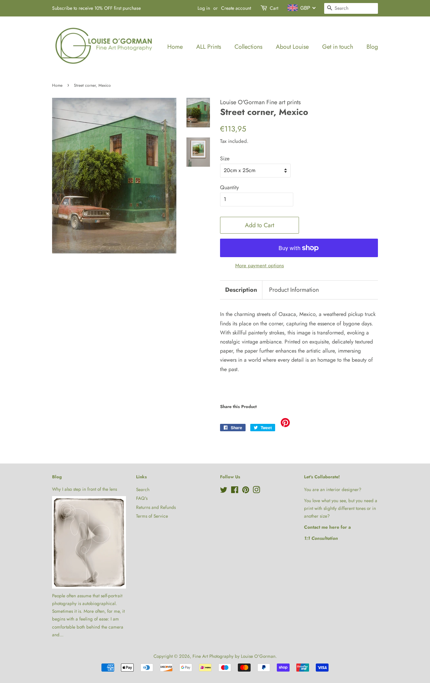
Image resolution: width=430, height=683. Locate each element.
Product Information (294, 290)
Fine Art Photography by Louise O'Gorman (233, 656)
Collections (248, 46)
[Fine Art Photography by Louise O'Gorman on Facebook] (235, 491)
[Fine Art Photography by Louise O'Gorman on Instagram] (256, 491)
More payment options (259, 265)
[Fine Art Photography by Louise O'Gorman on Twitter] (223, 491)
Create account (236, 8)
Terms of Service (152, 516)
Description (241, 290)
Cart (274, 8)
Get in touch (337, 46)
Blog (372, 46)
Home (175, 46)
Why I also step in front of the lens (84, 489)
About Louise (292, 46)
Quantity (229, 187)
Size (224, 158)
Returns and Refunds (156, 507)
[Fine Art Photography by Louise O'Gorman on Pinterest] (245, 491)
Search (142, 489)
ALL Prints (208, 46)
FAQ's (141, 498)
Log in (204, 8)
